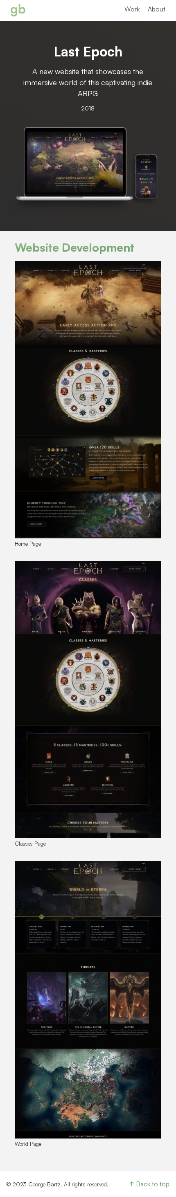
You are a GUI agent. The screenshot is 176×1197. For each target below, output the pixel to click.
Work (132, 9)
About (156, 9)
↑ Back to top (149, 1184)
